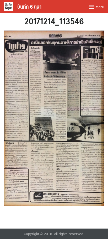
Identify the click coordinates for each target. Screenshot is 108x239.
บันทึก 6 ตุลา (29, 6)
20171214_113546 (54, 21)
